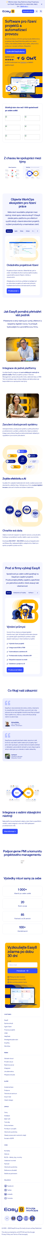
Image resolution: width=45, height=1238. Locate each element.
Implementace (8, 1087)
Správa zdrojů (8, 1023)
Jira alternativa (9, 1071)
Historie (6, 1154)
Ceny (6, 1112)
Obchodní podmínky (10, 1132)
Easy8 (6, 1020)
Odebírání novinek (10, 1160)
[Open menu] (40, 11)
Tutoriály (7, 1122)
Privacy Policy (6, 1234)
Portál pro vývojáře (10, 1128)
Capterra (23, 62)
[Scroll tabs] (37, 231)
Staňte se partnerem (10, 1173)
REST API (7, 1119)
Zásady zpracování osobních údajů (15, 1135)
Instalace (7, 1116)
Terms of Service (18, 1234)
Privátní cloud (8, 1062)
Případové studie (9, 1075)
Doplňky (7, 1043)
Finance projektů (9, 1030)
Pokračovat (21, 971)
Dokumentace (8, 1125)
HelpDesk (7, 1036)
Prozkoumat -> (13, 291)
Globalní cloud (8, 1058)
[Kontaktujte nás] (36, 11)
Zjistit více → (24, 6)
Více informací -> (10, 831)
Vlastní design (8, 1100)
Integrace (7, 1068)
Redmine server (9, 1065)
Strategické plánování (11, 1039)
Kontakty (7, 1151)
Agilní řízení (8, 1026)
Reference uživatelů (10, 1170)
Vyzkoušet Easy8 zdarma (15, 51)
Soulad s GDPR (9, 1138)
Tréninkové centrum (10, 1093)
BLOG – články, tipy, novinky (13, 1157)
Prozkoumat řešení (15, 670)
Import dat (7, 1097)
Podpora (7, 1090)
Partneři (6, 1164)
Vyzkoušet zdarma (28, 11)
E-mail (9, 961)
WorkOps (7, 1046)
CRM (6, 1033)
